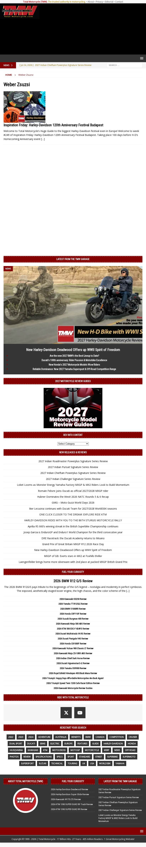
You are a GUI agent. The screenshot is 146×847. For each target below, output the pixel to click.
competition (117, 736)
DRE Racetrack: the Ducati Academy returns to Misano (73, 538)
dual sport (15, 743)
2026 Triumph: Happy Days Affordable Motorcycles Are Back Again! (73, 678)
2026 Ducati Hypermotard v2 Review (73, 663)
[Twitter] (66, 712)
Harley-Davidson (113, 743)
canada (100, 736)
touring (72, 763)
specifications (44, 756)
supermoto (129, 756)
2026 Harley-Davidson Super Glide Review (70, 794)
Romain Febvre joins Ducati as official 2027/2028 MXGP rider (73, 490)
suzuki (42, 763)
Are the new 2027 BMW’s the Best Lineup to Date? (74, 355)
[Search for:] (124, 65)
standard (84, 756)
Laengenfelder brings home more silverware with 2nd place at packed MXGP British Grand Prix (73, 562)
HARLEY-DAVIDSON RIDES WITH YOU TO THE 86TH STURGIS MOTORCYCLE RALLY (73, 520)
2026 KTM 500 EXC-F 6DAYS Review (73, 628)
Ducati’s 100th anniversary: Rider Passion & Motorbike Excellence (74, 360)
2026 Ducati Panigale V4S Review (73, 638)
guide (95, 743)
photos (14, 756)
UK (83, 763)
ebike (42, 743)
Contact (119, 1)
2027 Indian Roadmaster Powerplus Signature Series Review (73, 461)
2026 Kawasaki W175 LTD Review (66, 799)
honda (132, 743)
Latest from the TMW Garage (73, 259)
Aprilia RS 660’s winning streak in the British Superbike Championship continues (73, 526)
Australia (60, 736)
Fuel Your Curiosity (73, 571)
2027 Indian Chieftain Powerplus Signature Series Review (73, 473)
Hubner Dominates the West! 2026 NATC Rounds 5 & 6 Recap (73, 496)
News (117, 750)
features (82, 743)
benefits (75, 736)
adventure (44, 736)
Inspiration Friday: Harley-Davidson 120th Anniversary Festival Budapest (53, 125)
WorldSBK (105, 763)
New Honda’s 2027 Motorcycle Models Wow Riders (74, 364)
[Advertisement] (92, 29)
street (98, 756)
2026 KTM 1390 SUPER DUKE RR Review (69, 809)
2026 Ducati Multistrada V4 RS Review (73, 633)
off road (130, 750)
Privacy (99, 1)
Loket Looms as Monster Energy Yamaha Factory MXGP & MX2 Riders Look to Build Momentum (73, 484)
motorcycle (92, 750)
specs (59, 756)
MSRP (106, 750)
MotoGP (75, 750)
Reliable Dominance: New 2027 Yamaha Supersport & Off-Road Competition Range (74, 369)
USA (92, 763)
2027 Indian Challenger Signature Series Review (73, 479)
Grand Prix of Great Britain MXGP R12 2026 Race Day (73, 544)
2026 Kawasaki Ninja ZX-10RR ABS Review (73, 653)
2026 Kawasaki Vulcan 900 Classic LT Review (73, 648)
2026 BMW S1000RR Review (73, 608)
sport (70, 756)
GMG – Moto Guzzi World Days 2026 (73, 502)
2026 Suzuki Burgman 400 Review (73, 618)
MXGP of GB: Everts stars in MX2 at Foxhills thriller (73, 556)
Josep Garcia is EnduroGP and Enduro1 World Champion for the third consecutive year (73, 532)
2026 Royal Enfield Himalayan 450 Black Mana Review (73, 673)
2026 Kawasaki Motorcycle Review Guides (73, 688)
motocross (59, 750)
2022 (10, 736)
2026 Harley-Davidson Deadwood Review (69, 789)
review (27, 756)
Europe (68, 743)
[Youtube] (79, 712)
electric (54, 743)
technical (57, 763)
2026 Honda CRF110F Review (73, 613)
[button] (141, 58)
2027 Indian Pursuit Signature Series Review (73, 467)
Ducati (31, 743)
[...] (127, 590)
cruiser (133, 736)
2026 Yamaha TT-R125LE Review (73, 603)
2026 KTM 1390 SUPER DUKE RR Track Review (72, 804)
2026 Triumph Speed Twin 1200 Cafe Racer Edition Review (73, 683)
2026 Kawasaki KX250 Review (73, 599)
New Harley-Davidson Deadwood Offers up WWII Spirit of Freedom (73, 350)
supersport (27, 763)
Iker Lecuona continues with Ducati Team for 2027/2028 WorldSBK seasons (73, 508)
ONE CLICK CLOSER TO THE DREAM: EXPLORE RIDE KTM (73, 514)
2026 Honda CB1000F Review (73, 643)
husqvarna (16, 750)
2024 (30, 736)
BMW (88, 736)
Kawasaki (33, 750)
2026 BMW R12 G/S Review (73, 581)
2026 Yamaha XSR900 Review (73, 668)
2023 (20, 736)
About (91, 1)
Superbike (112, 756)
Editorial (109, 1)
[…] (43, 139)
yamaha (120, 763)
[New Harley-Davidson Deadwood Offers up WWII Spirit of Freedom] (73, 341)
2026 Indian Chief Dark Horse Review (73, 658)
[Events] (24, 107)
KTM (45, 750)
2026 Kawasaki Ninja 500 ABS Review (73, 623)
